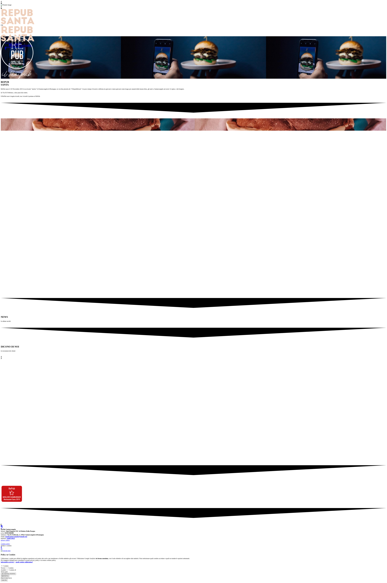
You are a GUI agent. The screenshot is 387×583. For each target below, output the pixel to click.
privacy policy (5, 540)
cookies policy (5, 544)
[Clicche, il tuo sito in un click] (5, 551)
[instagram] (193, 549)
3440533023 (10, 538)
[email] (193, 526)
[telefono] (193, 527)
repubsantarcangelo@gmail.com (16, 536)
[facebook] (193, 547)
